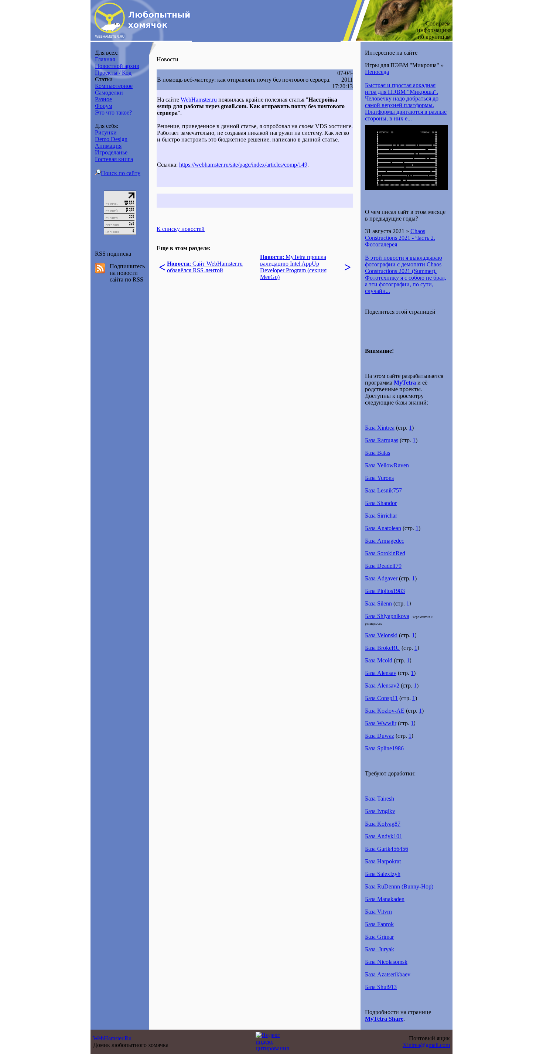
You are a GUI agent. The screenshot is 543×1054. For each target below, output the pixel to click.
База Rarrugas (381, 440)
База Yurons (379, 478)
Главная (105, 59)
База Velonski (381, 635)
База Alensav (380, 673)
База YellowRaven (387, 465)
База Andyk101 (383, 836)
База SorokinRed (385, 553)
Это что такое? (113, 112)
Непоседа (377, 72)
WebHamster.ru (199, 99)
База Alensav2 (382, 685)
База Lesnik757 (383, 490)
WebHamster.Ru (112, 1038)
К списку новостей (181, 229)
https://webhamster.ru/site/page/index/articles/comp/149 (243, 164)
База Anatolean (383, 528)
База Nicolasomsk (386, 962)
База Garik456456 (386, 849)
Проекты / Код (113, 72)
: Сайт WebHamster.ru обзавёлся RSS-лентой (205, 266)
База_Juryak (379, 949)
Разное (103, 99)
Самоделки (109, 92)
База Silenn (378, 603)
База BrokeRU (382, 648)
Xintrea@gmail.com (426, 1045)
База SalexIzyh (382, 874)
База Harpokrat (383, 861)
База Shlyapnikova (387, 616)
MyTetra (405, 382)
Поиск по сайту (120, 173)
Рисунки (106, 132)
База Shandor (381, 503)
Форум (103, 106)
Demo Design (111, 139)
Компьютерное (114, 86)
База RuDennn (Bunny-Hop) (399, 886)
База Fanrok (379, 924)
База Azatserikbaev (387, 974)
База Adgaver (381, 578)
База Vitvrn (378, 911)
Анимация (108, 146)
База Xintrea (380, 427)
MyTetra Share (384, 1019)
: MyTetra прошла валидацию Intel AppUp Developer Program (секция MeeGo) (293, 267)
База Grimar (379, 937)
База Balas (377, 453)
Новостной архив (117, 66)
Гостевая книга (114, 159)
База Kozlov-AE (384, 710)
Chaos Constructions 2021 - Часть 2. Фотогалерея (400, 238)
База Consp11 (381, 698)
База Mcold (378, 660)
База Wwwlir (380, 723)
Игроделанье (111, 152)
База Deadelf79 (383, 566)
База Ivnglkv (380, 811)
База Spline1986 (384, 748)
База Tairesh (379, 798)
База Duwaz (379, 736)
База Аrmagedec (384, 541)
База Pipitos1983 (385, 591)
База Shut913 (381, 987)
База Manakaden (384, 899)
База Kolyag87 (382, 824)
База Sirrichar (381, 515)
